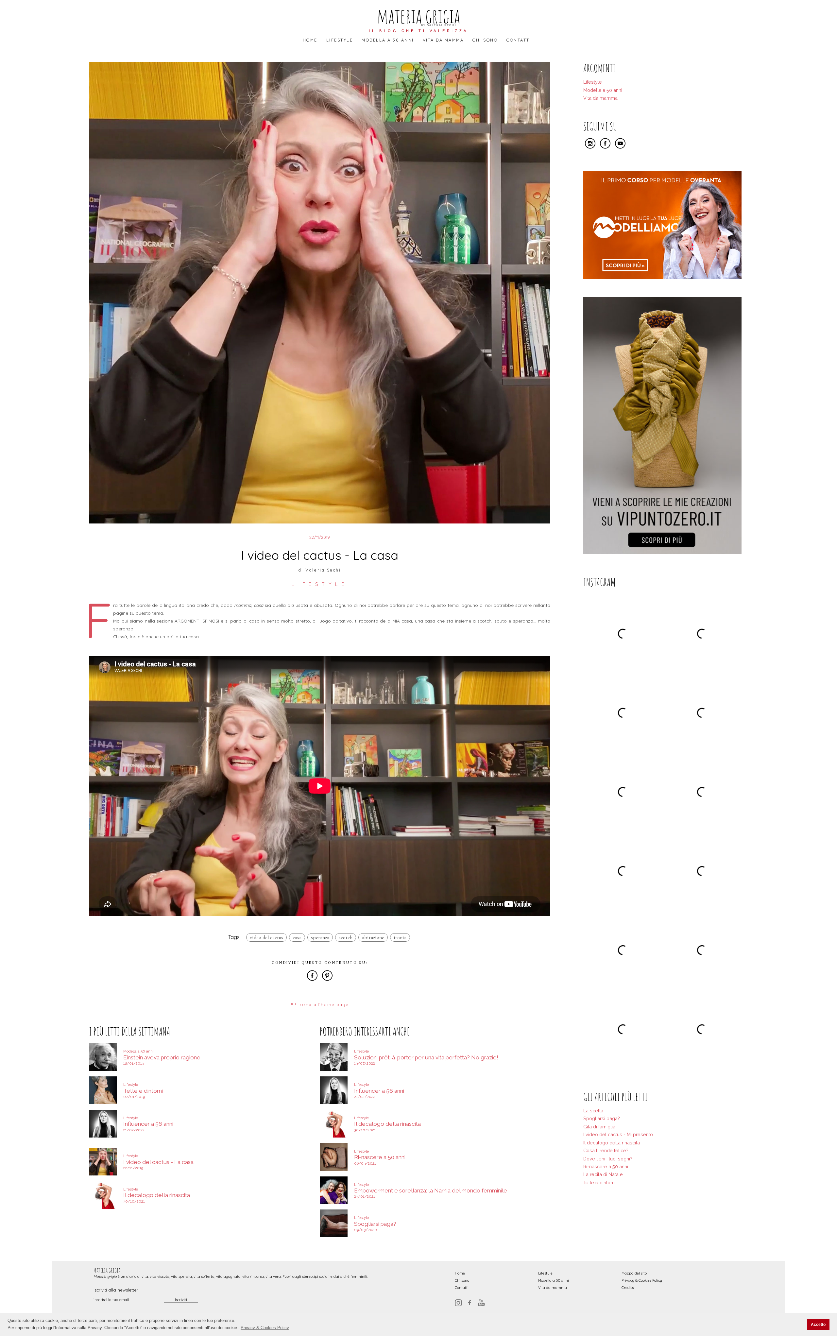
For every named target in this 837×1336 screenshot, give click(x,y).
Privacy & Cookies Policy (642, 1280)
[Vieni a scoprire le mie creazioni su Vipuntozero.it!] (662, 552)
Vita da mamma (443, 40)
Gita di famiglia (599, 1126)
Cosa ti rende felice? (605, 1150)
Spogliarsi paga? (601, 1118)
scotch (345, 937)
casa (297, 937)
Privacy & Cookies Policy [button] (265, 1327)
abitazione (373, 937)
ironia (400, 937)
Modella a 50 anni (388, 40)
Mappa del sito (634, 1273)
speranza (320, 937)
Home (310, 40)
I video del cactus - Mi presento (618, 1134)
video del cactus (266, 937)
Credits (628, 1287)
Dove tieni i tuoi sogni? (607, 1158)
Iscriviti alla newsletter (116, 1290)
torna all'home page (319, 1004)
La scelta (593, 1110)
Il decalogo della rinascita (611, 1142)
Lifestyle (339, 40)
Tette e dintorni (599, 1182)
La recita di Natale (603, 1174)
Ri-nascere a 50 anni (605, 1166)
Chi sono (485, 40)
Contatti (518, 40)
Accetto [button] (818, 1324)
